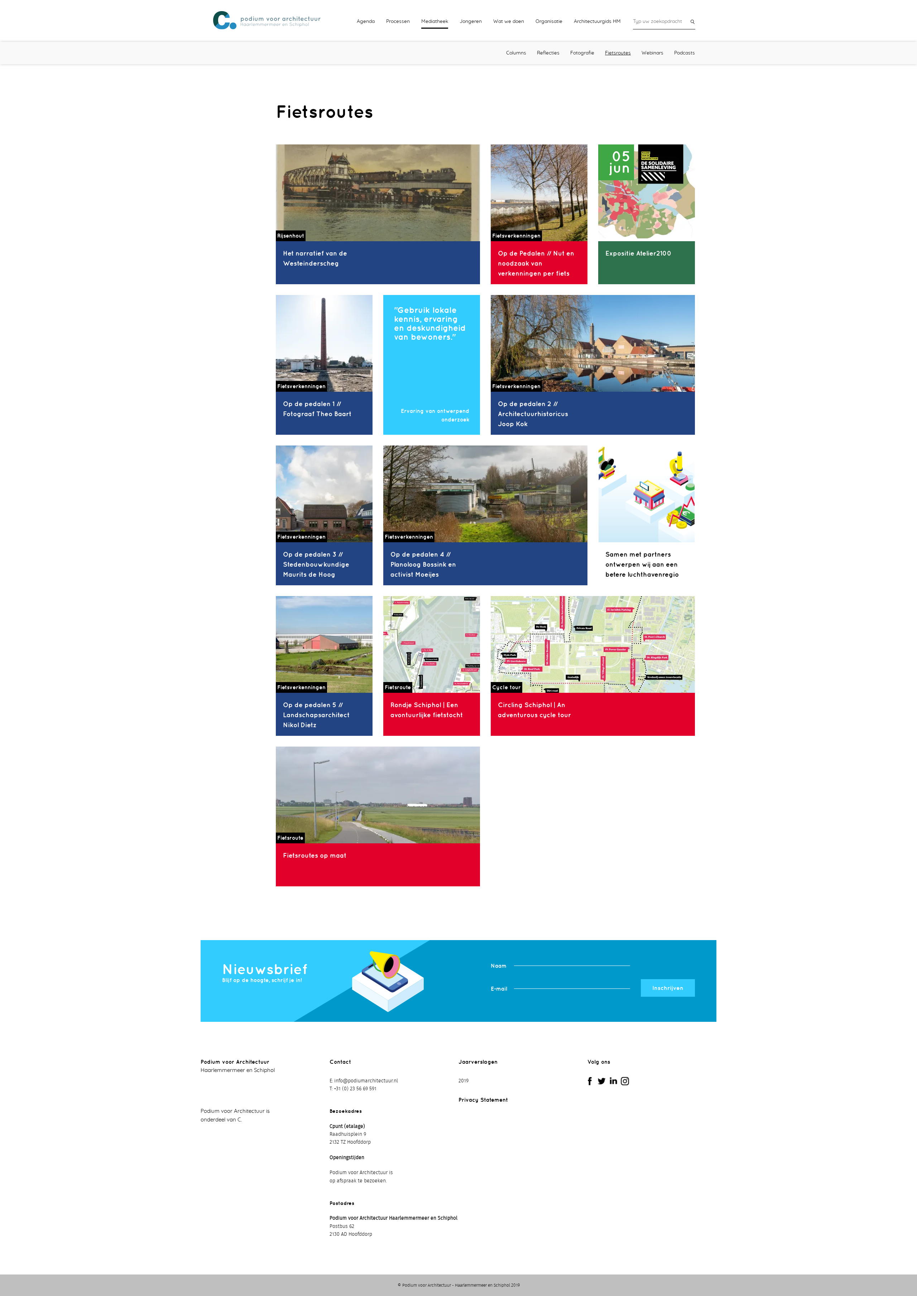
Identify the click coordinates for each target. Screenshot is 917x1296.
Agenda (366, 21)
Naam (498, 966)
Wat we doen (508, 21)
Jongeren (471, 21)
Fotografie (582, 53)
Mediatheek (434, 21)
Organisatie (549, 21)
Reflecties (548, 53)
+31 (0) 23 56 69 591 (355, 1088)
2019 (463, 1080)
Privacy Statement (483, 1100)
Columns (516, 53)
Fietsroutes (618, 53)
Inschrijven (667, 988)
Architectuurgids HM (597, 21)
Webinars (652, 53)
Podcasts (684, 53)
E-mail (499, 989)
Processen (398, 21)
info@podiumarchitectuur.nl (366, 1080)
